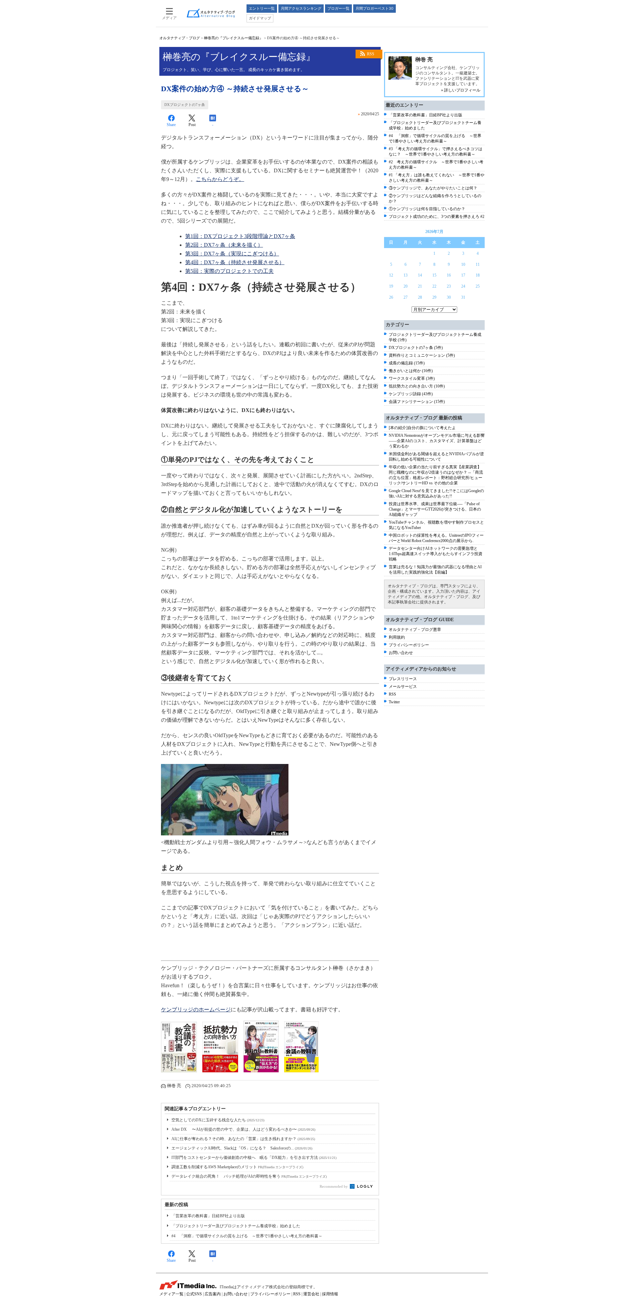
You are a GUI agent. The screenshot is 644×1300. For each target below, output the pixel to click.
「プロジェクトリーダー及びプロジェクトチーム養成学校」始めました (235, 1226)
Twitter (394, 702)
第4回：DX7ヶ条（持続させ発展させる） (234, 262)
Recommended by (334, 1186)
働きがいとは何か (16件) (411, 370)
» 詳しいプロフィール (460, 90)
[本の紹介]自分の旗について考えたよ (422, 427)
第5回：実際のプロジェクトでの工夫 (229, 271)
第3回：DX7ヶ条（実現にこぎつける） (232, 253)
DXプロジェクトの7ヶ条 (184, 105)
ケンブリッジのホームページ (196, 1009)
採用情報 (330, 1294)
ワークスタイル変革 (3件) (412, 378)
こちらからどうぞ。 (220, 179)
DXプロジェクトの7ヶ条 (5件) (416, 347)
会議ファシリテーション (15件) (417, 401)
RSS (370, 54)
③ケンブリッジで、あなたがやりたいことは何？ (433, 188)
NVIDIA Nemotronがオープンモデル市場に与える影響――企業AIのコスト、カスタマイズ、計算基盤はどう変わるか (437, 441)
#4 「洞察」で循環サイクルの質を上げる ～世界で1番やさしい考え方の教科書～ (246, 1236)
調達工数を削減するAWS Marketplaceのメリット (237, 1167)
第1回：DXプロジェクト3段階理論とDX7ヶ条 (240, 236)
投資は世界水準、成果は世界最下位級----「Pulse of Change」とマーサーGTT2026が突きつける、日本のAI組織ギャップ (435, 509)
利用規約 (397, 637)
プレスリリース (403, 678)
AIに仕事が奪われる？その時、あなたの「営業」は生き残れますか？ (243, 1138)
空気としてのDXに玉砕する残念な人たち (217, 1120)
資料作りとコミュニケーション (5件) (422, 355)
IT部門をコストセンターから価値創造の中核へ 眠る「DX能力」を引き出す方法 (253, 1157)
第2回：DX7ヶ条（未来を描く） (224, 245)
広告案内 (213, 1294)
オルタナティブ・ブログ (179, 38)
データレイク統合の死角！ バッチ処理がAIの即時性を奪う (249, 1176)
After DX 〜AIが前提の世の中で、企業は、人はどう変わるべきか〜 (243, 1129)
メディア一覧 (171, 1294)
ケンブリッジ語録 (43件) (411, 394)
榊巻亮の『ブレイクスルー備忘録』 (233, 38)
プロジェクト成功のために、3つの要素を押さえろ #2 (436, 216)
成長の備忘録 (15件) (407, 363)
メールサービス (403, 686)
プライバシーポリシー (409, 645)
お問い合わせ (401, 652)
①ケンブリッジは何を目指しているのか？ (427, 208)
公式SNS (194, 1294)
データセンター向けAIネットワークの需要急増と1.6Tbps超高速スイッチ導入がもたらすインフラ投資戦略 (435, 554)
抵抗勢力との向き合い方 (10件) (417, 386)
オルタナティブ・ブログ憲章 (415, 629)
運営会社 (311, 1294)
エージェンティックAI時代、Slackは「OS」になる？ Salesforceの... (241, 1148)
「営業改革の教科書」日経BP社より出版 (208, 1216)
